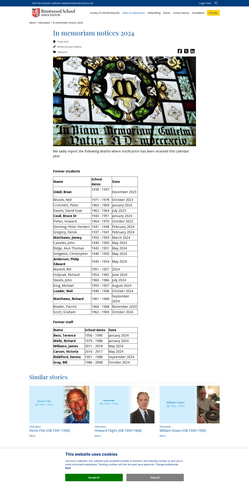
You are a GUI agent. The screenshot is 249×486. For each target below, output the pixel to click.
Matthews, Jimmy (67, 237)
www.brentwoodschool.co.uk (77, 3)
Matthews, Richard (68, 298)
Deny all (155, 477)
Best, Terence (64, 335)
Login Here (205, 3)
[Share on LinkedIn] (192, 52)
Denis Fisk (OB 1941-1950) (49, 430)
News (32, 22)
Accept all (94, 477)
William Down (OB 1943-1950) (183, 430)
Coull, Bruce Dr (65, 215)
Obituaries (44, 22)
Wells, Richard (64, 340)
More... (33, 435)
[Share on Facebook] (180, 52)
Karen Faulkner (75, 46)
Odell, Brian (62, 192)
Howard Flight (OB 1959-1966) (118, 430)
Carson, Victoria (65, 351)
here (68, 468)
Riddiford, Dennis (67, 357)
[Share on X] (186, 52)
